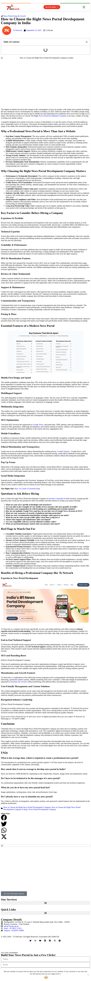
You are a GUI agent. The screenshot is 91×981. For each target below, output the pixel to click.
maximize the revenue (18, 682)
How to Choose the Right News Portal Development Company (27, 807)
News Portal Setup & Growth (14, 16)
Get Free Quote (50, 7)
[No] (88, 975)
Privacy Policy (6, 944)
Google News (38, 425)
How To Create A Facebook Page (27, 489)
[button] (87, 42)
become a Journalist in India (59, 499)
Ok (46, 977)
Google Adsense (63, 451)
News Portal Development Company (52, 116)
